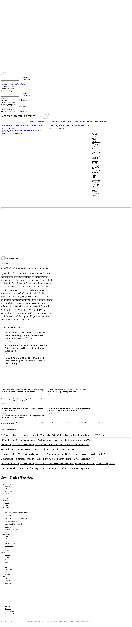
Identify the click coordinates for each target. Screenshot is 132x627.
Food (6, 562)
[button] (2, 116)
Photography (8, 588)
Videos (7, 550)
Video (6, 585)
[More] (32, 202)
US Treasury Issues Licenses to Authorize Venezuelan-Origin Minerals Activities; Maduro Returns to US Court (22, 125)
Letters (6, 541)
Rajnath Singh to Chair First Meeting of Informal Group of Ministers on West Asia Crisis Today (22, 130)
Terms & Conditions (10, 614)
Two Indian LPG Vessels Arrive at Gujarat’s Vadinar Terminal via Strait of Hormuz (39, 449)
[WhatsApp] (25, 202)
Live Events (8, 583)
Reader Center (9, 578)
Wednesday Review (10, 543)
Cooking (7, 580)
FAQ (6, 548)
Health (6, 564)
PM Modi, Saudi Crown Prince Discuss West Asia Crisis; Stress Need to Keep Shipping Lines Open (27, 348)
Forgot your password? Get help (13, 84)
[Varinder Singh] (4, 258)
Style (6, 559)
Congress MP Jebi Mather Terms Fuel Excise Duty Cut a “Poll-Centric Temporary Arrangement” (46, 458)
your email (23, 93)
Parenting (7, 574)
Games (7, 557)
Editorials (7, 538)
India (93, 190)
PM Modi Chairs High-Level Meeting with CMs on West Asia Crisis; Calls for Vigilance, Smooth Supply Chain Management (58, 463)
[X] (11, 202)
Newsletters (8, 609)
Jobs (6, 567)
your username (24, 77)
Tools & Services (9, 611)
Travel (6, 571)
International (8, 606)
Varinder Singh (14, 258)
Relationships (8, 569)
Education (7, 555)
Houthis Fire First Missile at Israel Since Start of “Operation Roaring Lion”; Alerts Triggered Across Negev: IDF (53, 454)
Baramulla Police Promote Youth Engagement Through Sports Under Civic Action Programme (45, 468)
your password (24, 79)
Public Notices (9, 546)
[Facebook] (4, 202)
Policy (6, 616)
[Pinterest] (18, 202)
